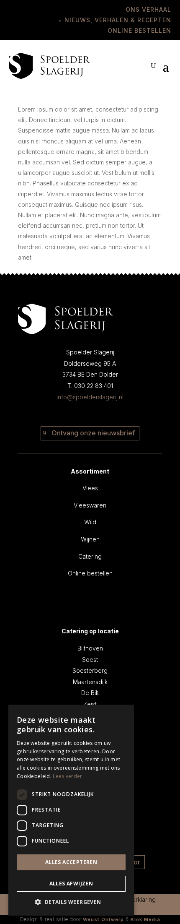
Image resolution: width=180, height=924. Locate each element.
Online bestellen (90, 573)
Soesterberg (90, 670)
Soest (90, 659)
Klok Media (145, 919)
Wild (90, 522)
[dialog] (71, 810)
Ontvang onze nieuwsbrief (93, 433)
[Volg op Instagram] (97, 413)
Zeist (90, 704)
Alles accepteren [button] (71, 862)
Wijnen (90, 539)
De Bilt (90, 692)
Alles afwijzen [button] (71, 883)
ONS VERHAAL (148, 9)
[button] (71, 902)
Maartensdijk (90, 681)
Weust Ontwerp (103, 919)
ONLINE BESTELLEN (139, 30)
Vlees (90, 488)
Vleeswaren (90, 505)
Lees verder (67, 776)
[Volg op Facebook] (82, 413)
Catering (90, 556)
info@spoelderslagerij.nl (90, 397)
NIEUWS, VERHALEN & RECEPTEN (117, 19)
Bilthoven (90, 648)
